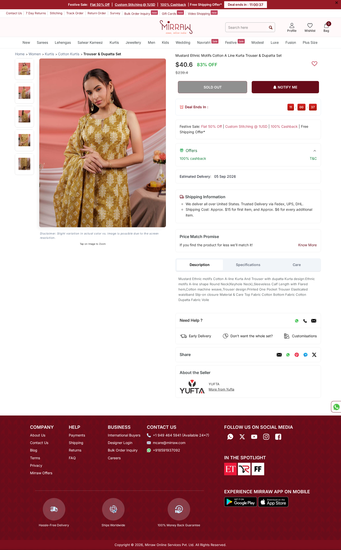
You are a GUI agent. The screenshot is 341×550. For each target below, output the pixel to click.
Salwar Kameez (90, 42)
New (26, 42)
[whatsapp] (287, 354)
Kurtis (114, 42)
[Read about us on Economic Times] (230, 468)
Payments (77, 435)
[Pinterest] (296, 354)
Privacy (36, 465)
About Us (37, 435)
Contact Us (14, 13)
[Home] (176, 26)
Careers (114, 458)
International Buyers (124, 435)
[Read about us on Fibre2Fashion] (258, 468)
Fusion (290, 42)
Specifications (248, 264)
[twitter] (314, 354)
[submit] (270, 27)
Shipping (76, 442)
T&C (313, 158)
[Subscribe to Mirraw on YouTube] (254, 436)
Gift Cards (172, 13)
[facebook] (305, 354)
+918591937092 (166, 450)
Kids (165, 42)
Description (200, 264)
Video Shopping (202, 13)
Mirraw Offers (41, 473)
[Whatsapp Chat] (336, 406)
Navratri (207, 42)
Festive (234, 42)
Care (297, 264)
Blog (33, 450)
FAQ (72, 458)
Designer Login (120, 442)
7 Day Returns (36, 13)
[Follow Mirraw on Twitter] (242, 436)
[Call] (305, 320)
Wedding (183, 42)
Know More (307, 245)
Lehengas (63, 42)
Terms (35, 458)
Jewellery (133, 42)
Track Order (75, 13)
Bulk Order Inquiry (140, 13)
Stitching (56, 13)
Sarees (42, 42)
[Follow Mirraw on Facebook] (278, 436)
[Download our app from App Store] (273, 501)
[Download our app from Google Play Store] (240, 501)
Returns (75, 450)
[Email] (314, 320)
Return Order (97, 13)
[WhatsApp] (296, 320)
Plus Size (310, 42)
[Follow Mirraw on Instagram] (266, 436)
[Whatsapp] (230, 436)
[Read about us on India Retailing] (244, 468)
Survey (115, 13)
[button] (24, 69)
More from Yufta (221, 389)
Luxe (275, 42)
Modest (257, 42)
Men (151, 42)
